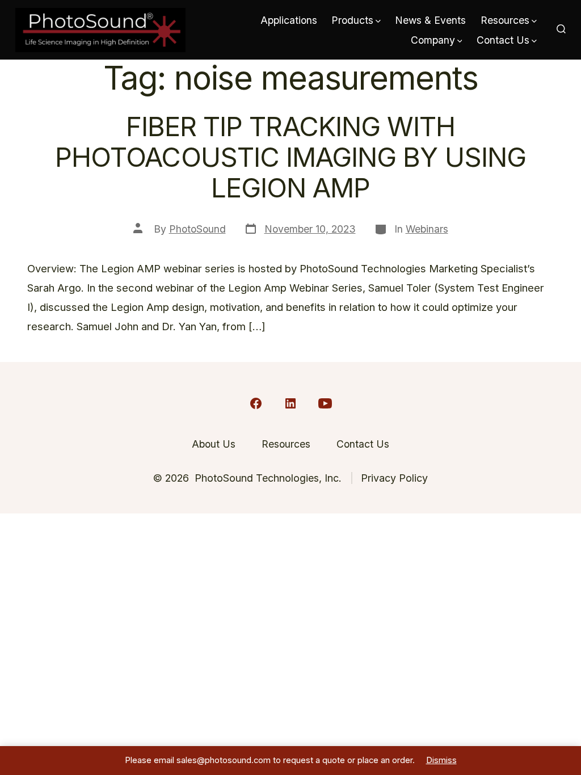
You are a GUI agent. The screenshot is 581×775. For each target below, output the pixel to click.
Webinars (427, 229)
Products (352, 20)
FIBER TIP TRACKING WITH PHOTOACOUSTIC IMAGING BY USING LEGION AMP (290, 157)
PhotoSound (197, 229)
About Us (213, 444)
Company (433, 40)
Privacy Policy (394, 478)
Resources (505, 20)
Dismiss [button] (441, 760)
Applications (288, 20)
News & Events (430, 20)
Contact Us (503, 40)
